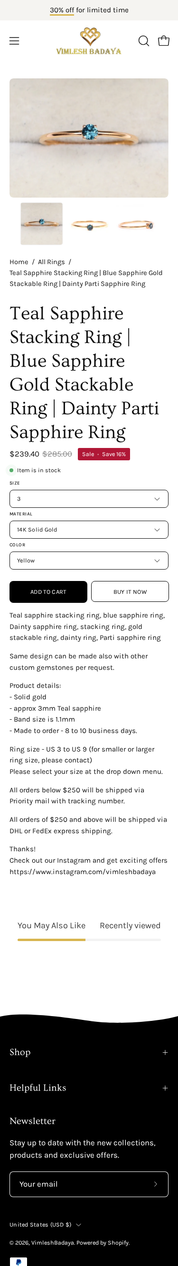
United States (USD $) (40, 1224)
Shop (19, 1052)
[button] (143, 41)
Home (18, 262)
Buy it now (129, 591)
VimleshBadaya (52, 1242)
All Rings (51, 262)
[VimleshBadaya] (89, 41)
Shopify (118, 1242)
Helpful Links (37, 1088)
